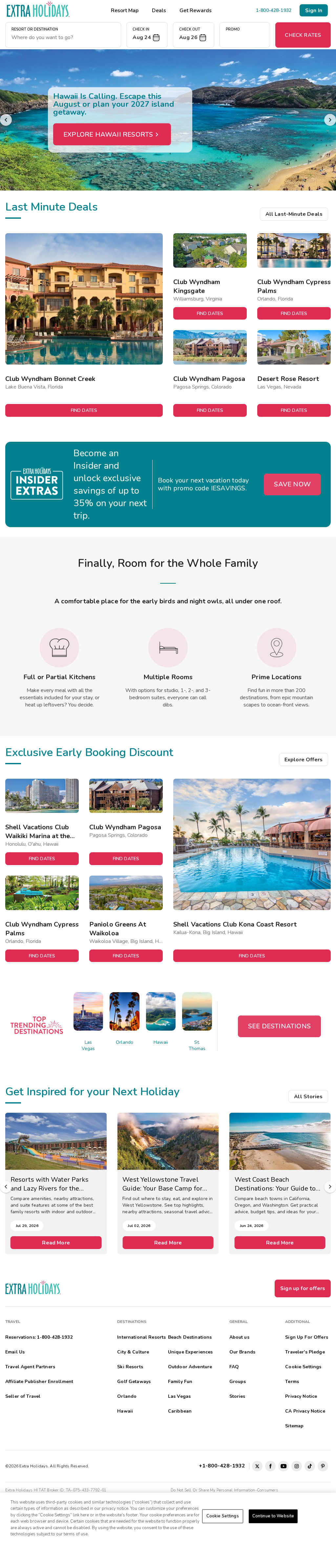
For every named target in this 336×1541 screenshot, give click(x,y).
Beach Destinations (190, 1337)
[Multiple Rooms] (168, 647)
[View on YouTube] (283, 1466)
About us (239, 1337)
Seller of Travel (22, 1396)
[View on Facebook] (270, 1466)
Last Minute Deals (51, 206)
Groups (237, 1381)
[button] (147, 35)
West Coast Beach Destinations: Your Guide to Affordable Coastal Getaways (279, 1184)
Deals (159, 10)
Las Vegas (88, 1045)
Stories (237, 1396)
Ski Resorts (130, 1367)
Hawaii (161, 1042)
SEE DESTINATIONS (279, 1026)
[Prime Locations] (276, 647)
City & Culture (133, 1352)
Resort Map (124, 10)
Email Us (15, 1352)
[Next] (330, 120)
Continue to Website (273, 1516)
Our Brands (242, 1352)
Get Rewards (195, 10)
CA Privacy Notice (305, 1411)
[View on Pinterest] (323, 1466)
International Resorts (141, 1337)
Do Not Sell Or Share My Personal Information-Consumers (224, 1490)
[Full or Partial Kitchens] (59, 647)
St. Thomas (197, 1045)
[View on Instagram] (296, 1466)
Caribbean (180, 1411)
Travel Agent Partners (30, 1367)
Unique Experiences (190, 1352)
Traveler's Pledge (305, 1352)
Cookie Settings (222, 1516)
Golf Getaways (134, 1381)
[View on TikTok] (309, 1466)
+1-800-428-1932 (223, 1465)
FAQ (234, 1367)
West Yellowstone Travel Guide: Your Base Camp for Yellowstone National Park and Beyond (162, 1184)
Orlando (124, 1042)
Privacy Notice (301, 1396)
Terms (292, 1381)
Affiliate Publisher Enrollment (39, 1381)
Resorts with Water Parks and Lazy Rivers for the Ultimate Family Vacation (49, 1184)
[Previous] (6, 120)
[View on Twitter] (257, 1466)
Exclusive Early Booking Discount (89, 752)
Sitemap (294, 1426)
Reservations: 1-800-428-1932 (39, 1337)
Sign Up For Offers (306, 1337)
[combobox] (63, 37)
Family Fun (180, 1381)
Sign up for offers (302, 1288)
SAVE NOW (292, 484)
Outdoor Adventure (190, 1367)
